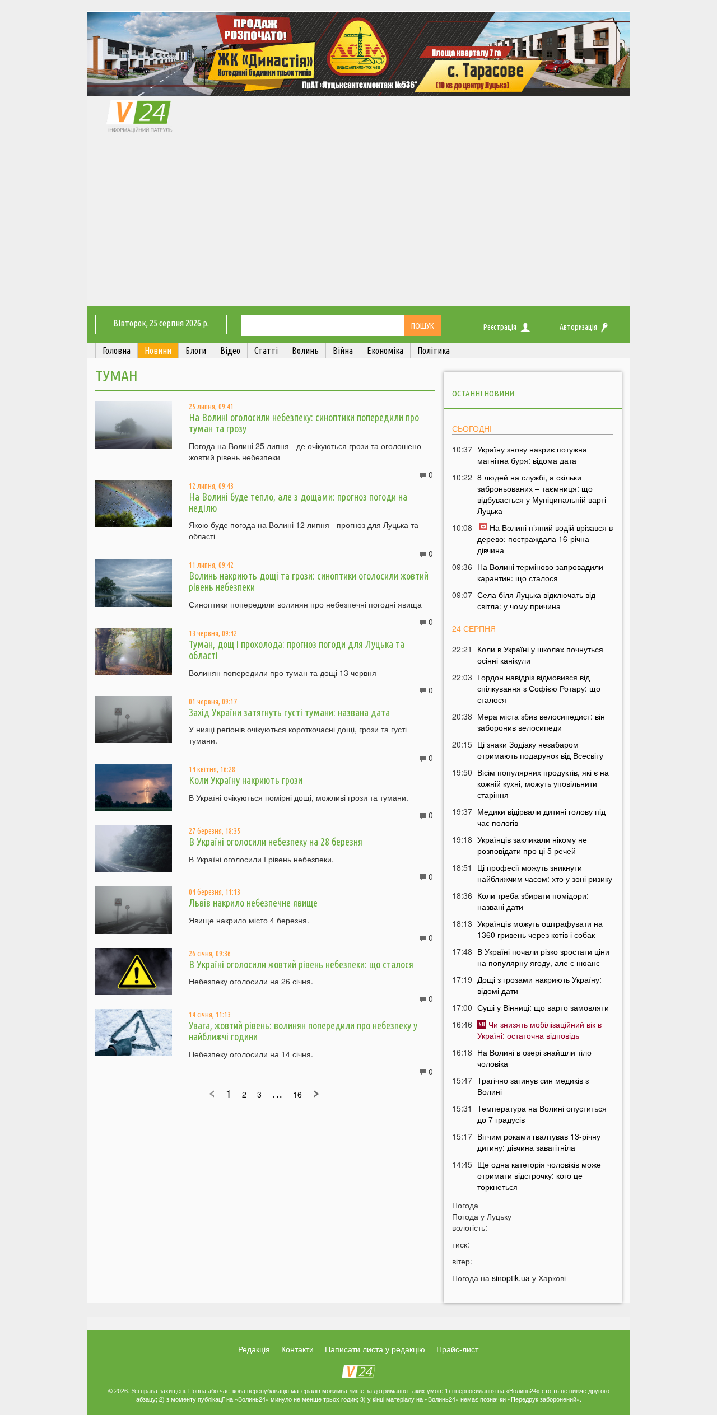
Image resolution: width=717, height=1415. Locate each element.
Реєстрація (499, 327)
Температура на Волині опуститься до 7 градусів (542, 1114)
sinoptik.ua (511, 1277)
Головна (117, 350)
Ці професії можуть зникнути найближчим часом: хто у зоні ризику (544, 873)
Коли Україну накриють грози (245, 780)
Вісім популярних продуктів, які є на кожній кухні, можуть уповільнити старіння (543, 783)
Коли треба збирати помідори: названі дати (533, 901)
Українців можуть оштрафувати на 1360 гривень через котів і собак (540, 929)
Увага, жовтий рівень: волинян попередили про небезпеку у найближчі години (303, 1031)
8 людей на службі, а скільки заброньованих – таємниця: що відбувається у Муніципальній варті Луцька (541, 493)
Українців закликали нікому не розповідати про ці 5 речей (532, 845)
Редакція (254, 1349)
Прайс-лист (457, 1349)
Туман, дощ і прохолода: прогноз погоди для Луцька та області (296, 649)
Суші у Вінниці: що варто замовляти (543, 1007)
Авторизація (578, 327)
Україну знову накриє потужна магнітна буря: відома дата (532, 454)
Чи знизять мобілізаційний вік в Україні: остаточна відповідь (539, 1030)
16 (297, 1094)
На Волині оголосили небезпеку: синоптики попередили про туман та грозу (304, 423)
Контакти (297, 1349)
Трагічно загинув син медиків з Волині (533, 1086)
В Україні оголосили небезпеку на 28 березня (275, 841)
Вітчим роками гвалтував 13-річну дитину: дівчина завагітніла (538, 1142)
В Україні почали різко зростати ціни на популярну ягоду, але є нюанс (543, 957)
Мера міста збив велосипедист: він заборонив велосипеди (541, 722)
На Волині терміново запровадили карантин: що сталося (540, 572)
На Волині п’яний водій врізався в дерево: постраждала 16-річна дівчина (545, 538)
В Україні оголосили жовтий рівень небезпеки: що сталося (301, 964)
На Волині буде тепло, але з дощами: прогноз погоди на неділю (298, 502)
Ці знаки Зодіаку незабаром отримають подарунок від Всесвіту (540, 750)
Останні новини (483, 393)
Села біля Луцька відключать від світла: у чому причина (536, 600)
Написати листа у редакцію (375, 1349)
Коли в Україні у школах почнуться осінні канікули (540, 654)
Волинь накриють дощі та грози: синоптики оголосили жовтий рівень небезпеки (309, 581)
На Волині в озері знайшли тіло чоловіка (534, 1058)
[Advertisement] (358, 222)
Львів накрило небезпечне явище (253, 902)
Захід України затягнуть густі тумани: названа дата (289, 712)
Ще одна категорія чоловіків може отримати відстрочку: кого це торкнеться (539, 1175)
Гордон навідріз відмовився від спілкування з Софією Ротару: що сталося (538, 688)
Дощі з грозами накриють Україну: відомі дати (539, 985)
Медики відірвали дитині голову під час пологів (541, 817)
